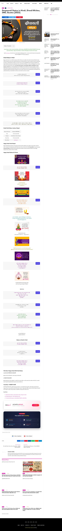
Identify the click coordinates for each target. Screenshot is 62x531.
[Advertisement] (52, 22)
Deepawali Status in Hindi (6, 432)
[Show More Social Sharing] (24, 17)
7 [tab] (52, 13)
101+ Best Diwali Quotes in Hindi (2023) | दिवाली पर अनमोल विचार (15, 398)
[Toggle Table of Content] (13, 46)
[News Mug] (2, 3)
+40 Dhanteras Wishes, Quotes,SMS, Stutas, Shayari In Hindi (15, 394)
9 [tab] (54, 13)
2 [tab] (48, 13)
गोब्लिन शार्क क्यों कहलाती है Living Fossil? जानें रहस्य (55, 39)
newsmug (3, 473)
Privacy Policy (33, 525)
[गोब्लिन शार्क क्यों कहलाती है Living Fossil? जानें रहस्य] (47, 39)
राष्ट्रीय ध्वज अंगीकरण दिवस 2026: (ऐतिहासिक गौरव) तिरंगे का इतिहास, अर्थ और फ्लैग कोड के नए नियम (55, 76)
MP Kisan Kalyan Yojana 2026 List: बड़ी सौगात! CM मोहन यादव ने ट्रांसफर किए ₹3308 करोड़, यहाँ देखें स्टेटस (55, 51)
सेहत (51, 3)
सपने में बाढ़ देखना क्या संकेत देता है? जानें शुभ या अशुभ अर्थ (55, 33)
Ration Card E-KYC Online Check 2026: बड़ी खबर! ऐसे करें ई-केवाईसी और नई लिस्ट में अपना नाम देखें (11, 509)
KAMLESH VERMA (11, 451)
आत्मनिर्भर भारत (46, 3)
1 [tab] (47, 13)
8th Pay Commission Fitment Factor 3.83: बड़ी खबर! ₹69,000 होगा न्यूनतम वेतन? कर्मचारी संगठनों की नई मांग (11, 476)
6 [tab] (51, 13)
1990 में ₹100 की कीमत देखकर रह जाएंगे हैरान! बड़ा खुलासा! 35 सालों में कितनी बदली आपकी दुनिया (32, 476)
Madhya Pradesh (27, 3)
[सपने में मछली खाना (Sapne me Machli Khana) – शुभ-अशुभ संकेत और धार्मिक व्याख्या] (47, 64)
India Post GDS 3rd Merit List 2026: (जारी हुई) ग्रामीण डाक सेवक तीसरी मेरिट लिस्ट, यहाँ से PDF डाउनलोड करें (55, 70)
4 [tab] (49, 13)
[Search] (60, 3)
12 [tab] (57, 13)
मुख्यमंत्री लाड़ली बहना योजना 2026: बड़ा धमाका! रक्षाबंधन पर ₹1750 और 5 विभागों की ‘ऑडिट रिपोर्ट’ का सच (11, 492)
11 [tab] (56, 13)
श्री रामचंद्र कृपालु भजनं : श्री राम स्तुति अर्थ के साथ (12, 396)
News (21, 3)
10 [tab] (55, 13)
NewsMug (35, 527)
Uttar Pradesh (34, 3)
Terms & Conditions (40, 525)
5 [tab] (50, 13)
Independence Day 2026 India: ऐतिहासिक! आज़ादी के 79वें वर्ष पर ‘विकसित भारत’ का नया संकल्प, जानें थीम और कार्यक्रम (32, 509)
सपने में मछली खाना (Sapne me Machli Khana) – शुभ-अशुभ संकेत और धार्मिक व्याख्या (55, 63)
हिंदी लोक (40, 3)
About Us (11, 3)
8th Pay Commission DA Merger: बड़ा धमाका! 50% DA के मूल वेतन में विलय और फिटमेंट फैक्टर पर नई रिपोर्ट (32, 492)
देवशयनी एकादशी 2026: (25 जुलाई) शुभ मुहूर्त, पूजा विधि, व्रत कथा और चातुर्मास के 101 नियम (55, 57)
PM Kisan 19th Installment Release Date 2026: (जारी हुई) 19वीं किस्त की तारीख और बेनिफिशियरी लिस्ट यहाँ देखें (55, 45)
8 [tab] (53, 13)
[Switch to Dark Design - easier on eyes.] (58, 3)
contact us (16, 3)
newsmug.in (8, 53)
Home (8, 3)
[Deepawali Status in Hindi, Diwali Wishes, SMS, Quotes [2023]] (22, 30)
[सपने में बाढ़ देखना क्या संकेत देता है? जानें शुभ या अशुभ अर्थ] (47, 34)
